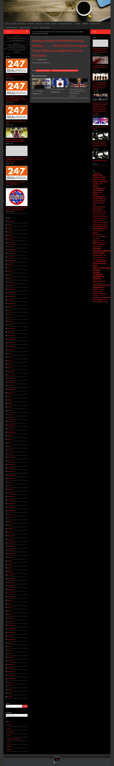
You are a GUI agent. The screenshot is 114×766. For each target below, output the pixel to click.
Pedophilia (95, 244)
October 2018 (10, 550)
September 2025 (11, 260)
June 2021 (9, 443)
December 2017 (11, 586)
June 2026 (9, 228)
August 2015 (10, 682)
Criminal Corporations (99, 215)
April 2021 (9, 450)
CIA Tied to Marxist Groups (58, 89)
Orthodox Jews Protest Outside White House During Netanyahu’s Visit (16, 209)
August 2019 (10, 514)
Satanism (53, 23)
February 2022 (11, 414)
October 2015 (10, 675)
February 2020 (11, 493)
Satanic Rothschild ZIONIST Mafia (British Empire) (69, 32)
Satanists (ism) (99, 281)
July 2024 (9, 310)
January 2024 (10, 332)
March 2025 (10, 282)
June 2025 (9, 271)
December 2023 (11, 335)
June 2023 (9, 357)
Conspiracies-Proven (95, 23)
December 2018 (11, 543)
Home (7, 23)
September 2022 (11, 389)
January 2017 (10, 625)
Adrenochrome (22, 23)
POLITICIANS (99, 253)
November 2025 (11, 253)
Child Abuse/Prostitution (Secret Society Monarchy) (99, 208)
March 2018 (10, 575)
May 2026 (9, 232)
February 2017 (11, 621)
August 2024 (10, 307)
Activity (9, 728)
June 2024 (9, 314)
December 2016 (11, 628)
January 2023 (10, 375)
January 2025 (10, 289)
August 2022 (10, 392)
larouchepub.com (98, 234)
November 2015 (11, 671)
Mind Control (39, 23)
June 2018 (9, 564)
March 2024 (10, 325)
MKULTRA (47, 23)
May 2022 (9, 403)
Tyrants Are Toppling (37, 91)
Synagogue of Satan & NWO (40, 33)
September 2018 (11, 553)
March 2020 (10, 489)
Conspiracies (10, 732)
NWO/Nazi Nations (102, 243)
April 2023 (9, 364)
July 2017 (9, 603)
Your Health (97, 301)
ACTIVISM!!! (96, 173)
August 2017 (10, 600)
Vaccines (95, 291)
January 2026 (10, 246)
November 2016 (11, 632)
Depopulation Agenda (25, 27)
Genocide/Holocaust (100, 226)
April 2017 (9, 614)
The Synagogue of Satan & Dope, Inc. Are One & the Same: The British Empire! (77, 91)
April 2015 (9, 696)
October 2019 (10, 507)
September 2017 (11, 596)
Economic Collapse (45, 27)
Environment (103, 224)
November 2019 (11, 503)
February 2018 (11, 578)
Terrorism (101, 289)
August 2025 (10, 264)
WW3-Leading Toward (100, 299)
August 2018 (10, 557)
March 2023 (10, 367)
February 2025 (11, 285)
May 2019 (9, 525)
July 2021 (9, 439)
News (95, 242)
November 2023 (11, 339)
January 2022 (10, 418)
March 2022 (10, 410)
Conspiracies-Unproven (12, 27)
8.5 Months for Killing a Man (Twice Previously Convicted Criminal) (100, 67)
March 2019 (10, 532)
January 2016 (10, 664)
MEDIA (104, 236)
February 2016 (11, 661)
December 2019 (11, 500)
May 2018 (9, 568)
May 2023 (9, 360)
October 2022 (10, 385)
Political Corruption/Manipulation (43, 32)
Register (9, 749)
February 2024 (11, 328)
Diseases (104, 218)
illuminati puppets (98, 232)
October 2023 (10, 342)
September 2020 (11, 475)
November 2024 (11, 296)
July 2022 (9, 396)
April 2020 (9, 485)
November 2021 (11, 425)
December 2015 (11, 668)
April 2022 (9, 407)
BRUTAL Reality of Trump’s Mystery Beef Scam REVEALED (15, 183)
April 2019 (9, 528)
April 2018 (9, 571)
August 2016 (10, 643)
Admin (35, 59)
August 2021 (10, 435)
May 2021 (9, 446)
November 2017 (11, 589)
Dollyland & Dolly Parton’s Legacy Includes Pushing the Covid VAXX (15, 140)
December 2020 (11, 464)
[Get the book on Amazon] (27, 32)
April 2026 (9, 235)
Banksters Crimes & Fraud (65, 23)
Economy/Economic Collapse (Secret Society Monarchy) (100, 222)
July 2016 (9, 646)
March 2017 (10, 618)
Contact (9, 735)
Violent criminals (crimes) (99, 292)
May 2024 (9, 317)
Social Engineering (97, 283)
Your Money (105, 302)
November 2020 (11, 468)
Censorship (77, 23)
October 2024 (10, 300)
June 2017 (9, 607)
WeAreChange (101, 295)
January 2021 (10, 460)
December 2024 (11, 292)
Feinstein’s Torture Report (14, 739)
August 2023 (10, 350)
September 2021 (11, 432)
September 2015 (11, 678)
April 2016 (9, 653)
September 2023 (11, 346)
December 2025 (11, 249)
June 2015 (9, 689)
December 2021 (11, 421)
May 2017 (9, 611)
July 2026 (9, 224)
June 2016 (9, 650)
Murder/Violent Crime (99, 240)
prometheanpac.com (99, 255)
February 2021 (11, 457)
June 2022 (9, 400)
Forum (9, 742)
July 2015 (9, 686)
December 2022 (11, 378)
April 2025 (9, 278)
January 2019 (10, 539)
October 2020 (10, 471)
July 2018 (9, 561)
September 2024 (11, 303)
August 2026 (10, 221)
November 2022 (11, 382)
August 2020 (10, 478)
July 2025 (9, 267)
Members (9, 746)
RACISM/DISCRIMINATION (99, 257)
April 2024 (9, 321)
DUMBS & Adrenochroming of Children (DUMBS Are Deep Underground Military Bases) (16, 159)
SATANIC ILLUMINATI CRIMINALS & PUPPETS (98, 275)
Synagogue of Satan (99, 288)
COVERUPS (85, 23)
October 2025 (10, 257)
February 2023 (11, 371)
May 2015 (9, 693)
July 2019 (9, 518)
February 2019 (11, 535)
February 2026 (11, 242)
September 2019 (11, 510)
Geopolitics (31, 23)
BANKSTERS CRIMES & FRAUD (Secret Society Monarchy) (99, 178)
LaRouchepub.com (97, 236)
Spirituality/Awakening (101, 285)
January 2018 (10, 582)
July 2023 (9, 353)
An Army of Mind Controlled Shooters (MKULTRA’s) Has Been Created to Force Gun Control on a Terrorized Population (100, 86)
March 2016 (10, 657)
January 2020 (10, 496)
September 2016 (11, 639)
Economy (35, 27)
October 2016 (10, 636)
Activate (9, 724)
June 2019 (9, 521)
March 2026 (10, 239)
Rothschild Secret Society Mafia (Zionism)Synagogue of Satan (65, 70)
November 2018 (11, 546)
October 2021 (10, 428)
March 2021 (10, 453)
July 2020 (9, 482)
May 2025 (9, 275)
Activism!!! (13, 23)
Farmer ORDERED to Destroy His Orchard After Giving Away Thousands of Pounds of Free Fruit (16, 99)
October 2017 (10, 593)
